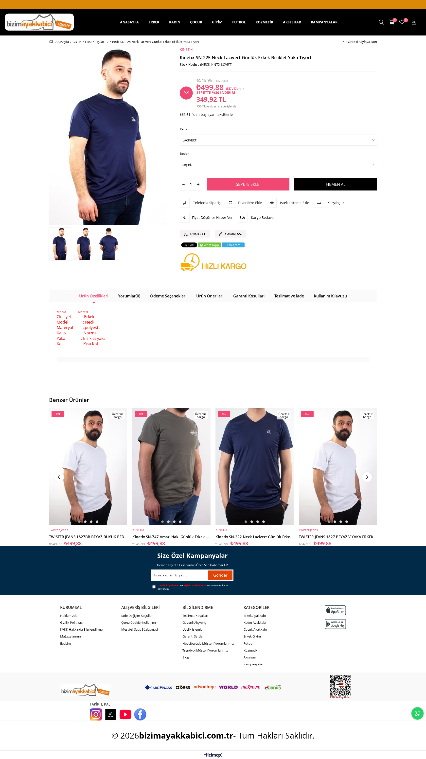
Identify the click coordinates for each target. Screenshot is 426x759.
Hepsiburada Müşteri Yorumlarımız (208, 643)
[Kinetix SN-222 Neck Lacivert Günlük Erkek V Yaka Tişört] (254, 466)
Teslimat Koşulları (195, 615)
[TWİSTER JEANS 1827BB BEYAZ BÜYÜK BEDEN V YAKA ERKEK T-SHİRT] (88, 466)
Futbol (248, 643)
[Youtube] (125, 714)
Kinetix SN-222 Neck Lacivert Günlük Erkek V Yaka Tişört (254, 537)
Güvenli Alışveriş (194, 622)
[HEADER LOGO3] (85, 690)
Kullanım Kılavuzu (330, 296)
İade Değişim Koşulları (137, 615)
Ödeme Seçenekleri (168, 296)
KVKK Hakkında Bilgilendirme (81, 629)
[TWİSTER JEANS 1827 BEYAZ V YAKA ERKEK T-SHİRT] (338, 466)
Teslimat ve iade (289, 296)
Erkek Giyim (252, 636)
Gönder (220, 575)
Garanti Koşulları (249, 296)
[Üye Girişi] (414, 22)
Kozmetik (250, 650)
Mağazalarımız (70, 636)
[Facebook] (140, 714)
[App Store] (335, 610)
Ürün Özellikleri (93, 296)
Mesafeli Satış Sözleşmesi (139, 629)
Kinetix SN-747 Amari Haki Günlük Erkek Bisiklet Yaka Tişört (171, 537)
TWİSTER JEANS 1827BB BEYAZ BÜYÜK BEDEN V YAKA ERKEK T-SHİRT (88, 537)
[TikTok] (111, 714)
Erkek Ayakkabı (255, 615)
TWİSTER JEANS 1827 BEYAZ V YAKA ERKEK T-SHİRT (338, 537)
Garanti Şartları (193, 636)
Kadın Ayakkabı (255, 622)
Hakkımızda (68, 615)
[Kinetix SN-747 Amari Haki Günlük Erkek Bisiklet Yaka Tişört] (171, 466)
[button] (79, 521)
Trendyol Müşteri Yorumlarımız (205, 650)
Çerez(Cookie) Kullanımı (138, 622)
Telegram (233, 245)
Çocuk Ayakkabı (255, 629)
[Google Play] (335, 624)
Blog (185, 657)
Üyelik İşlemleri (193, 629)
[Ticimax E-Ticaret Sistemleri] (213, 755)
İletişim (65, 643)
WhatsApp (211, 245)
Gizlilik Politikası (71, 622)
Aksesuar (250, 657)
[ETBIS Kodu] (340, 687)
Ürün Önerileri (209, 296)
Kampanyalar (253, 664)
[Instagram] (96, 714)
